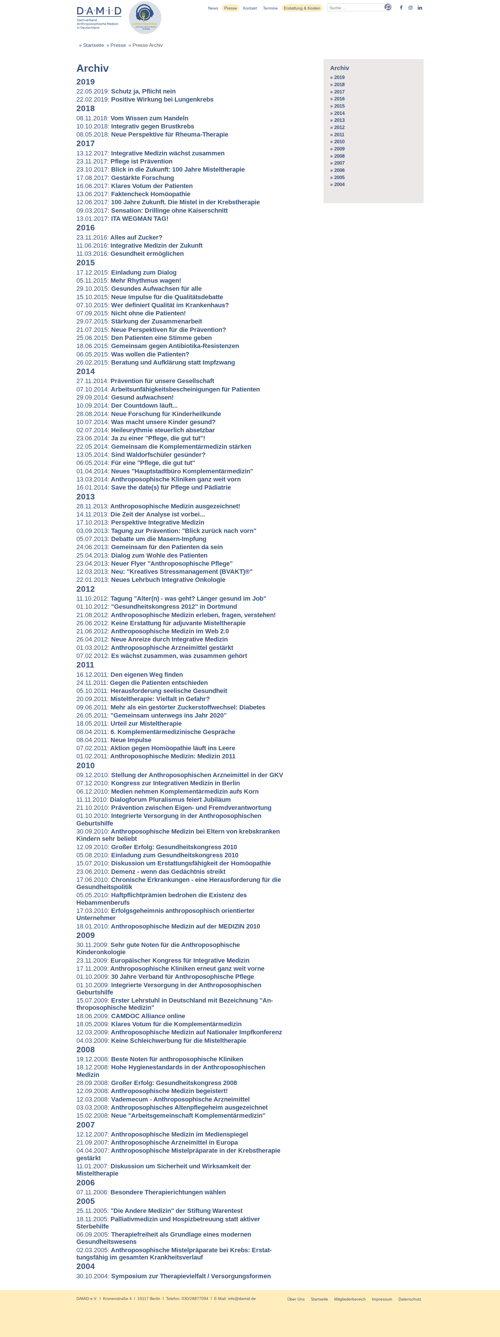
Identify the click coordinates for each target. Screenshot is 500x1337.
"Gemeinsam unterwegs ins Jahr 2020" (151, 715)
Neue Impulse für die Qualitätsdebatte (149, 297)
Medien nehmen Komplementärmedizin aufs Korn (167, 791)
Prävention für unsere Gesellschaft (145, 381)
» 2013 (337, 120)
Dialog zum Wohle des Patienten (141, 555)
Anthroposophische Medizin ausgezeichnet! (158, 506)
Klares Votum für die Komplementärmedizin (159, 1024)
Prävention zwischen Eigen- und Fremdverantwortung (173, 807)
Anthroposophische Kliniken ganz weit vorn (158, 479)
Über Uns (296, 1299)
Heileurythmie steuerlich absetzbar (145, 430)
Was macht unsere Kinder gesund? (146, 422)
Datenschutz (409, 1299)
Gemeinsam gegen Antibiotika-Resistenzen (157, 346)
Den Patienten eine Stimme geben (144, 337)
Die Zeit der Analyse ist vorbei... (140, 514)
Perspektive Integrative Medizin (140, 522)
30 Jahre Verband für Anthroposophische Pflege (165, 976)
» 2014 (337, 113)
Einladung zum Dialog (126, 272)
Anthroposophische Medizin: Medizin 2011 (156, 756)
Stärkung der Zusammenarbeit (139, 321)
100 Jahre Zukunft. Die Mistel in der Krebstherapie (168, 202)
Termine (270, 8)
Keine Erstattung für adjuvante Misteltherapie (161, 623)
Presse (230, 8)
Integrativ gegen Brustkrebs (135, 126)
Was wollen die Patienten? (132, 354)
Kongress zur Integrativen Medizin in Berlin (158, 783)
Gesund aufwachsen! (125, 397)
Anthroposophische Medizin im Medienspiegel (162, 1134)
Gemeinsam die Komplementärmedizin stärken (163, 446)
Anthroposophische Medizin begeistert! (152, 1091)
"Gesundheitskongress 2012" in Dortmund (156, 606)
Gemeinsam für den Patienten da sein (149, 547)
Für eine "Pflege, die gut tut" (135, 462)
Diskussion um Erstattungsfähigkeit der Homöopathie (173, 863)
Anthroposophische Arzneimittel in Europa (157, 1142)
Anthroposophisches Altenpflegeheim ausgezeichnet (172, 1107)
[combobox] (356, 7)
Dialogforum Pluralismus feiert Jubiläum (153, 799)
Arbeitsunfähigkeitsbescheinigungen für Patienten (168, 389)
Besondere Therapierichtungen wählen (151, 1192)
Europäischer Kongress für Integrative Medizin (162, 960)
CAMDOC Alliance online (130, 1016)
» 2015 (337, 106)
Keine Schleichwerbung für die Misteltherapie (161, 1040)
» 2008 (337, 156)
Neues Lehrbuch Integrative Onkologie (150, 579)
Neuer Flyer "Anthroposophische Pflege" (154, 563)
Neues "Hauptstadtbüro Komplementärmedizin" (164, 471)
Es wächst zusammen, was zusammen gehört (161, 655)
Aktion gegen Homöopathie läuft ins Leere (155, 748)
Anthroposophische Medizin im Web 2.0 (152, 631)
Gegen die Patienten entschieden (142, 682)
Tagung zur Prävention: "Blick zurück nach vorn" (166, 530)
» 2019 (337, 77)
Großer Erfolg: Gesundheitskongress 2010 (156, 847)
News (213, 8)
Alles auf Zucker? (119, 237)
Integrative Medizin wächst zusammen (150, 153)
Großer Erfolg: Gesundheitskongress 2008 (156, 1082)
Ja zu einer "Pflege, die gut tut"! (140, 438)
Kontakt (250, 8)
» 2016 (337, 99)
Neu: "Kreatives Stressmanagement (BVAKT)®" (164, 571)
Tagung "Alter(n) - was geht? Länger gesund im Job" (171, 598)
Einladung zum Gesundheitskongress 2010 (157, 855)
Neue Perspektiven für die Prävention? (151, 329)
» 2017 (337, 92)
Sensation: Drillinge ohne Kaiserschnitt (152, 210)
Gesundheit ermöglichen (130, 253)
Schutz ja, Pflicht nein (126, 91)
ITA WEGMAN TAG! (122, 218)
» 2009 (337, 149)
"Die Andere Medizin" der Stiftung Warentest (159, 1210)
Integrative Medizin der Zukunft (139, 245)
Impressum (382, 1299)
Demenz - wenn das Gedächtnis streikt (150, 871)
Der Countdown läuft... (127, 405)
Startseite (319, 1299)
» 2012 (337, 127)
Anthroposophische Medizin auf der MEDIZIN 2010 (168, 926)
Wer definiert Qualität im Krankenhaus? (152, 305)
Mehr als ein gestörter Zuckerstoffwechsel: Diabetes (170, 707)
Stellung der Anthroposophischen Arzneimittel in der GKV (179, 775)
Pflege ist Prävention (124, 161)
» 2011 (337, 134)
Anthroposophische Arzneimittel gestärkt (154, 647)
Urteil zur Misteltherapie (129, 723)
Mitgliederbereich (350, 1299)
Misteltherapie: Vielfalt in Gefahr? (143, 698)
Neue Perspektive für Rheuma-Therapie (152, 134)
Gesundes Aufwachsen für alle (139, 288)
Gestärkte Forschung (125, 177)
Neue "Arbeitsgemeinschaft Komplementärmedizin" (170, 1115)
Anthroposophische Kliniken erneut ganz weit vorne (170, 968)
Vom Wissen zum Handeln (132, 118)
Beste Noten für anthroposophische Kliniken (159, 1059)
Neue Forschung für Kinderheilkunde (148, 414)
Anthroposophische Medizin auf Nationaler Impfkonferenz (179, 1032)
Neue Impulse (113, 740)
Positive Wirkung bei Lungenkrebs (145, 99)
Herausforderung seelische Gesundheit (151, 690)
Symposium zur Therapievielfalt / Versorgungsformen (173, 1276)
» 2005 (337, 177)
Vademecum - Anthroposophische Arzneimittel (163, 1099)
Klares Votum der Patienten (134, 186)
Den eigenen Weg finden (129, 674)
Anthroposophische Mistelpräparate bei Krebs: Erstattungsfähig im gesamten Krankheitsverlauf (174, 1253)
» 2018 (337, 84)
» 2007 (337, 163)
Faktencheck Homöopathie (133, 194)
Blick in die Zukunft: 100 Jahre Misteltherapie (160, 169)
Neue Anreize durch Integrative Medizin (152, 639)
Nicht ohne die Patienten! (131, 313)
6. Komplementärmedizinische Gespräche (155, 731)
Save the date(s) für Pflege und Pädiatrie (153, 487)
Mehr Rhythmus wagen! (128, 280)
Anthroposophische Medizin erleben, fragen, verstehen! (176, 615)
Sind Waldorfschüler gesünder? (140, 454)
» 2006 (337, 170)
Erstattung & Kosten (302, 8)
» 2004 (337, 184)
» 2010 (337, 141)
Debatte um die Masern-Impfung (141, 538)
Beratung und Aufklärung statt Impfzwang (155, 362)
